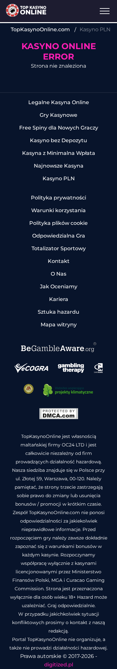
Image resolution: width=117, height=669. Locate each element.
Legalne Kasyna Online (58, 102)
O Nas (58, 274)
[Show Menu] (104, 11)
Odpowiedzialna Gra (58, 236)
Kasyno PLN (59, 178)
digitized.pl (58, 665)
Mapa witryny (59, 324)
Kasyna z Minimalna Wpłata (58, 153)
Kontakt (59, 261)
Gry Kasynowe (58, 115)
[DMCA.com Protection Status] (58, 418)
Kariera (58, 299)
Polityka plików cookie (58, 223)
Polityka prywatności (58, 198)
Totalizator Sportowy (59, 248)
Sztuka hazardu (58, 312)
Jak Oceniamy (58, 286)
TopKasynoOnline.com (40, 29)
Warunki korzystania (58, 210)
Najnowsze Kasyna (59, 166)
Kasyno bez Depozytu (58, 140)
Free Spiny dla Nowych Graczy (58, 128)
